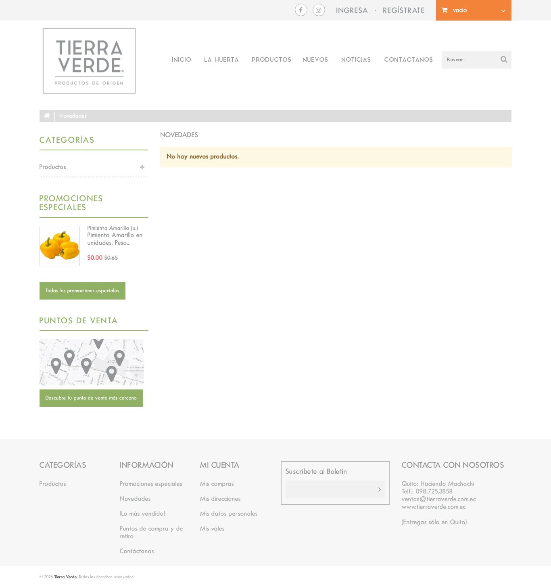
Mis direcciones (220, 499)
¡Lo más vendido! (142, 514)
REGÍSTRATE (404, 11)
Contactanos (408, 60)
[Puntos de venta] (94, 362)
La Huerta (221, 60)
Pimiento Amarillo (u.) (113, 228)
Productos (272, 60)
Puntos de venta (79, 321)
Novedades (135, 499)
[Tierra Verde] (89, 61)
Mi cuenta (220, 466)
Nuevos (315, 60)
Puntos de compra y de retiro (151, 533)
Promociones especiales (71, 203)
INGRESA (352, 11)
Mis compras (217, 484)
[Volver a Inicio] (47, 117)
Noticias (356, 60)
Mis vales (212, 529)
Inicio (181, 60)
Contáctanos (137, 551)
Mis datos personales (229, 514)
